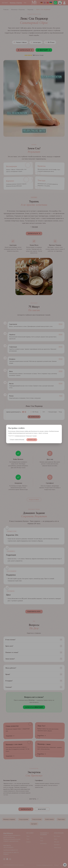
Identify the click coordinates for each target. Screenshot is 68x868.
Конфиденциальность (20, 435)
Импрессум (29, 435)
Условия (35, 435)
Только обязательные (17, 439)
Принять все (32, 439)
